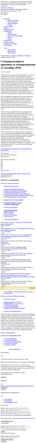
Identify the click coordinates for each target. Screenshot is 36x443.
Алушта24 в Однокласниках (12, 341)
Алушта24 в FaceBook (10, 343)
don (2, 175)
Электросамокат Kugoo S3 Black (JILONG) (17, 194)
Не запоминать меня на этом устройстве (14, 429)
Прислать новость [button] (6, 386)
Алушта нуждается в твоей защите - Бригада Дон (15, 173)
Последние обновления (11, 219)
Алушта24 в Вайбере (10, 338)
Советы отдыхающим (10, 207)
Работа (10, 32)
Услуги (10, 37)
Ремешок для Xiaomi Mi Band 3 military (15, 190)
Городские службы (9, 299)
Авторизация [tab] (8, 400)
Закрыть (3, 377)
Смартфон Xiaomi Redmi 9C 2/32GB (15, 192)
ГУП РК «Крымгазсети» (11, 306)
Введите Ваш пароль (7, 412)
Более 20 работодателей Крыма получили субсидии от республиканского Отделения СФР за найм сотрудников (17, 275)
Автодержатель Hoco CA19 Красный (15, 197)
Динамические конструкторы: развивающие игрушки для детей (16, 235)
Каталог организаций (10, 215)
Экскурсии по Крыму (10, 43)
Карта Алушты (8, 216)
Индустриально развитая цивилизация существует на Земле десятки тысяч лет (16, 261)
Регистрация (11, 49)
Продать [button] (12, 9)
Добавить (10, 7)
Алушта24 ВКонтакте (10, 340)
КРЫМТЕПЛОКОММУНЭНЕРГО (14, 308)
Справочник (8, 40)
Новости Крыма (12, 23)
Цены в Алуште (9, 42)
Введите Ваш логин (7, 408)
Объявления (7, 31)
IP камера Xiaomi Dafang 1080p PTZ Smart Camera (19, 195)
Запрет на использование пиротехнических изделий (17, 254)
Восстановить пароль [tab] (10, 402)
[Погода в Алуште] (7, 296)
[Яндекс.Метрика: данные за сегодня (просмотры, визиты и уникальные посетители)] (14, 349)
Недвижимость (12, 34)
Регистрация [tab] (8, 399)
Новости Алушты (13, 20)
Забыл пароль (12, 51)
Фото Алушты (8, 213)
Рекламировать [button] (5, 9)
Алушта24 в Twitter (10, 344)
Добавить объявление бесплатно (14, 189)
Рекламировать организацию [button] (20, 386)
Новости (6, 18)
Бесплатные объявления (11, 186)
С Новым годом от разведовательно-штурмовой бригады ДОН (14, 247)
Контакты (12, 332)
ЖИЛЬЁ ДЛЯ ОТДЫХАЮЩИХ (14, 200)
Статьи (10, 25)
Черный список (8, 29)
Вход (5, 48)
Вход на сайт (11, 52)
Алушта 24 (4, 7)
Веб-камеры (7, 45)
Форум (6, 28)
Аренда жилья (8, 26)
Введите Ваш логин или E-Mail (10, 436)
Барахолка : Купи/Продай (15, 35)
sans (2, 155)
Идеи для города (13, 22)
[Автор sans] (5, 153)
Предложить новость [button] (21, 9)
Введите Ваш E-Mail (7, 410)
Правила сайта (5, 332)
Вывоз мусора (12, 302)
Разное (10, 39)
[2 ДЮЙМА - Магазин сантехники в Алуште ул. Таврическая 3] (19, 293)
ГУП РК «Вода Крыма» (11, 305)
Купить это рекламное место (12, 311)
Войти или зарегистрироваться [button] (10, 183)
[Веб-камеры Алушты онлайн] (19, 296)
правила (22, 418)
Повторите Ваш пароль (8, 413)
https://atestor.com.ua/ (7, 99)
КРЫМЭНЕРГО (14, 303)
